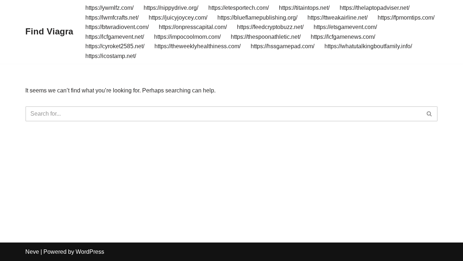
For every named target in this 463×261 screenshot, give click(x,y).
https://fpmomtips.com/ (406, 17)
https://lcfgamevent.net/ (114, 37)
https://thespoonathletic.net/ (266, 37)
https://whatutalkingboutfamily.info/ (368, 46)
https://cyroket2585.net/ (114, 46)
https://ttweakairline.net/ (337, 17)
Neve (32, 252)
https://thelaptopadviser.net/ (374, 8)
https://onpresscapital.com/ (193, 27)
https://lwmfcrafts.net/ (112, 17)
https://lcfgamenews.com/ (343, 37)
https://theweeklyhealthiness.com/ (197, 46)
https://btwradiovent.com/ (117, 27)
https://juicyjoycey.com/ (178, 17)
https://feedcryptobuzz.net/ (270, 27)
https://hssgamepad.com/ (282, 46)
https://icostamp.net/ (110, 56)
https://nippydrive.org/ (171, 8)
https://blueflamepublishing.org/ (257, 17)
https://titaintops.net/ (304, 8)
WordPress (90, 252)
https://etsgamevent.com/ (345, 27)
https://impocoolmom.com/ (187, 37)
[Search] (429, 113)
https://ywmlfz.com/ (109, 8)
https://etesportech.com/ (238, 8)
